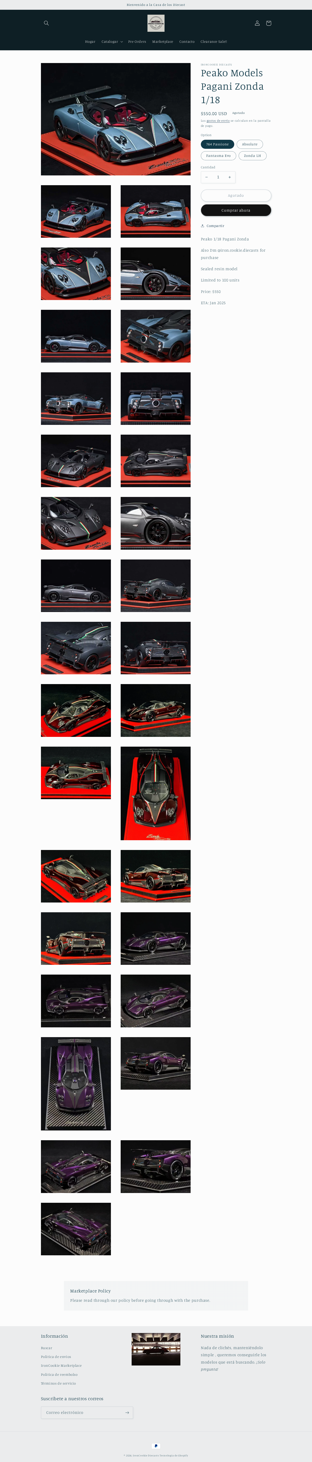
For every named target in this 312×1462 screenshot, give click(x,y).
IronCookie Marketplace (61, 1365)
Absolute (249, 144)
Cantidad (208, 167)
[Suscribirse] (127, 1413)
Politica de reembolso (59, 1374)
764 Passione (217, 144)
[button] (46, 23)
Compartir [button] (215, 226)
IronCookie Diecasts (146, 1455)
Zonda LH (252, 155)
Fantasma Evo (218, 155)
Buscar (46, 1348)
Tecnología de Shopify (174, 1455)
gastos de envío (218, 120)
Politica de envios (56, 1356)
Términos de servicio (58, 1383)
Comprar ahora (236, 210)
